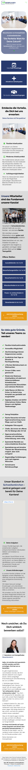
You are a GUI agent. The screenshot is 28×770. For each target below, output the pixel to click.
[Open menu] (26, 3)
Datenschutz (17, 765)
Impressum (10, 765)
